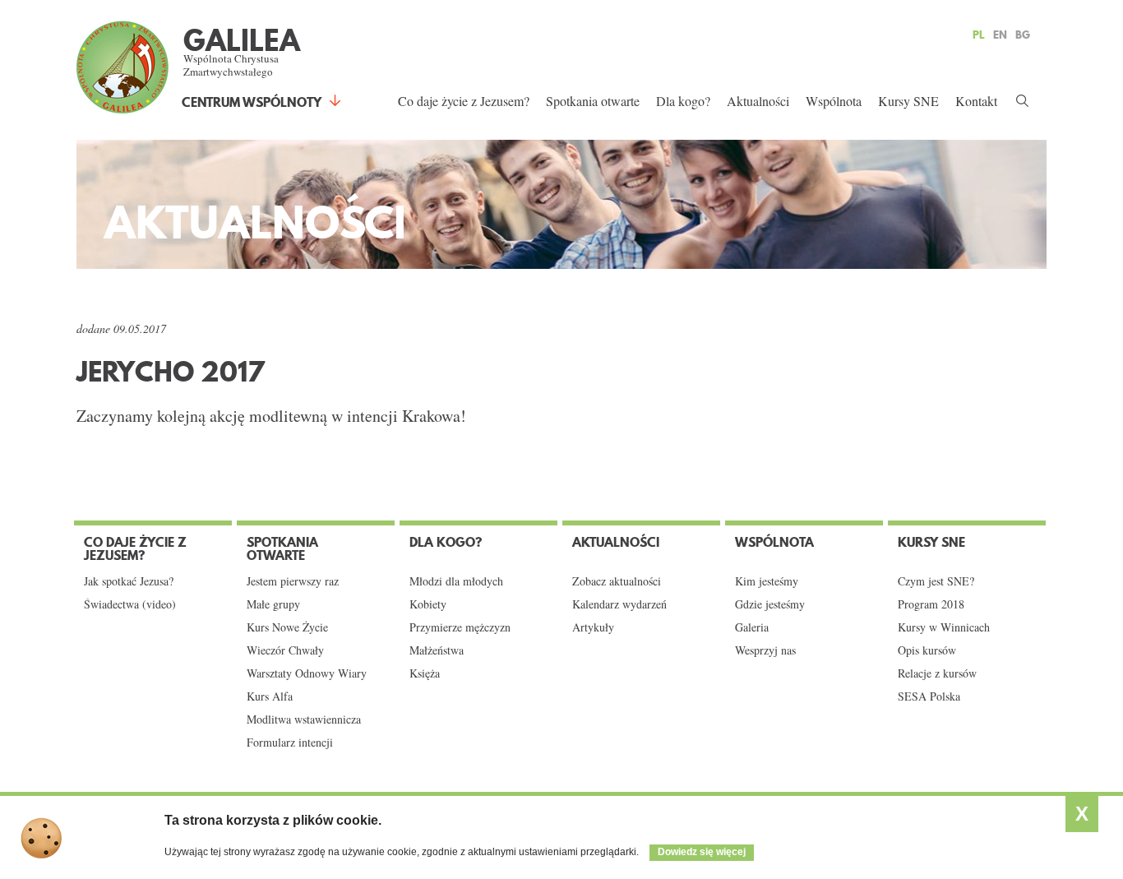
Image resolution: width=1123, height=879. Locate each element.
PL (979, 34)
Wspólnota (834, 100)
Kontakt (976, 100)
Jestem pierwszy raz (293, 581)
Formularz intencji (290, 742)
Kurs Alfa (270, 696)
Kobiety (427, 604)
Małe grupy (273, 604)
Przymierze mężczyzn (460, 627)
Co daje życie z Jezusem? (463, 100)
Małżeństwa (436, 650)
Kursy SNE (908, 100)
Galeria (752, 627)
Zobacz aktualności (616, 581)
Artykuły (593, 627)
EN (1000, 34)
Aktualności (758, 100)
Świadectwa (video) (130, 604)
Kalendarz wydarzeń (619, 604)
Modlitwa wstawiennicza (304, 719)
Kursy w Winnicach (944, 627)
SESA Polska (929, 696)
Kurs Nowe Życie (287, 627)
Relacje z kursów (937, 673)
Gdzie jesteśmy (770, 604)
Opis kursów (927, 650)
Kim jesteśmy (766, 581)
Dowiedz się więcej (702, 852)
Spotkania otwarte (593, 100)
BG (1022, 34)
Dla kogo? (683, 100)
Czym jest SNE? (936, 581)
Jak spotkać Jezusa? (128, 581)
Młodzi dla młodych (456, 581)
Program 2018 (931, 604)
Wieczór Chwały (285, 650)
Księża (424, 673)
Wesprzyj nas (765, 650)
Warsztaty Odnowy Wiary (307, 673)
